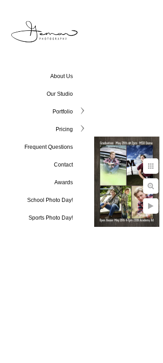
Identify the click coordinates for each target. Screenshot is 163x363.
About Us (61, 76)
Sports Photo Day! (51, 218)
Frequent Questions (48, 147)
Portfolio (63, 111)
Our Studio (60, 94)
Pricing (64, 129)
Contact (63, 165)
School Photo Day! (50, 200)
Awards (63, 182)
